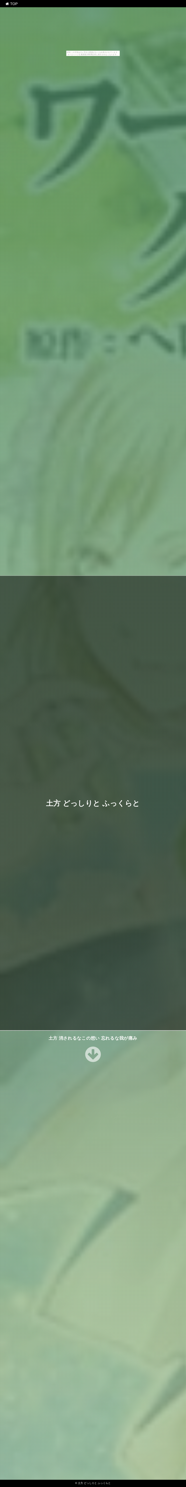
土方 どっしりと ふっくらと (93, 803)
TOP (13, 4)
